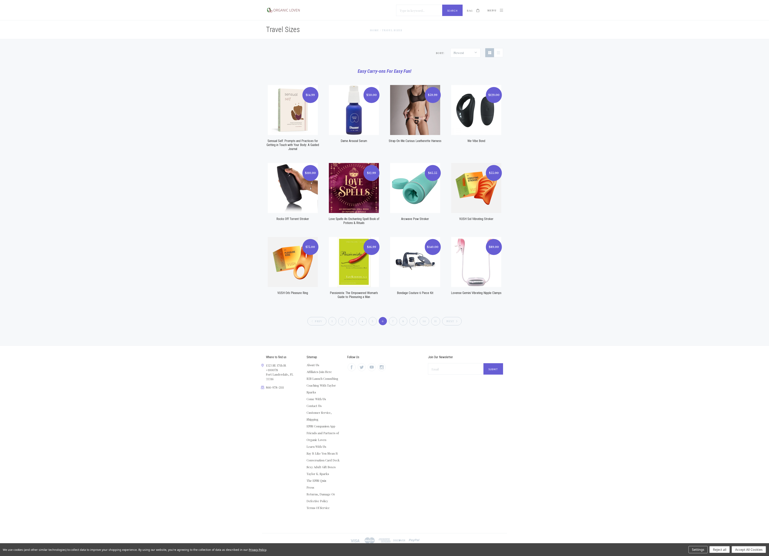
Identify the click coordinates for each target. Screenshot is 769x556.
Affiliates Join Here (319, 372)
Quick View (293, 105)
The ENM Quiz (316, 481)
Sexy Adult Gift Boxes (321, 467)
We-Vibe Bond (476, 141)
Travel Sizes (392, 30)
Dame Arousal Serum (354, 141)
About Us (313, 365)
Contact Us (314, 406)
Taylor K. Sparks (318, 474)
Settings (698, 549)
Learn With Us (316, 447)
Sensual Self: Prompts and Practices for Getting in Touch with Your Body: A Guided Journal (293, 145)
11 (435, 321)
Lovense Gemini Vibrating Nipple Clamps (476, 293)
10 (424, 321)
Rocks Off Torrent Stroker (292, 219)
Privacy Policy (257, 550)
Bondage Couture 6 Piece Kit (415, 293)
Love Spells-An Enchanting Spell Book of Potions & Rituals (354, 221)
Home (374, 30)
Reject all (719, 549)
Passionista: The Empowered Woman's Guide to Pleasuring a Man (354, 295)
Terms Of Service (318, 508)
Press (310, 487)
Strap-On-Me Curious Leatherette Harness (415, 141)
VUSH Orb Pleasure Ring (292, 293)
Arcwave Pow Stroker (415, 219)
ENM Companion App (321, 426)
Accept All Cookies (749, 549)
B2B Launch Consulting (322, 379)
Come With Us (316, 399)
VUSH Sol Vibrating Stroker (476, 219)
